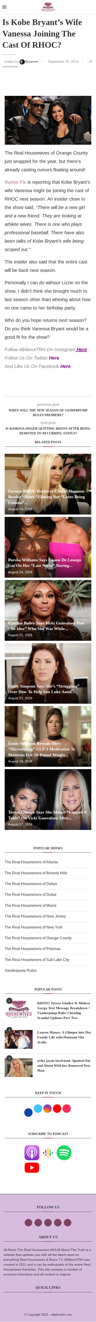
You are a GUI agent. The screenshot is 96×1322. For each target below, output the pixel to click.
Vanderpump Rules (21, 971)
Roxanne (32, 61)
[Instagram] (48, 1222)
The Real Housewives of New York (33, 927)
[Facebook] (28, 1222)
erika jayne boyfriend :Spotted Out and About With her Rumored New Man (63, 1065)
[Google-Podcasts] (48, 1148)
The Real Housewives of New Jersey (35, 916)
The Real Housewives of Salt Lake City (37, 960)
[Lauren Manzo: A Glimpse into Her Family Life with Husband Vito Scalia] (19, 1039)
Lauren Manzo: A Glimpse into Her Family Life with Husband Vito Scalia (64, 1037)
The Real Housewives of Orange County (38, 938)
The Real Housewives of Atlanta (31, 862)
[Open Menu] (4, 7)
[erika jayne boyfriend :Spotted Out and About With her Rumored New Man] (19, 1067)
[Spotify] (64, 1148)
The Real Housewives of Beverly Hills (36, 873)
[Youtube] (31, 1163)
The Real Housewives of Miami (30, 906)
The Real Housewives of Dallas (31, 884)
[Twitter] (38, 1222)
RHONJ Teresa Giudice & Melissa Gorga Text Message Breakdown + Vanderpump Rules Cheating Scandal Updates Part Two (63, 1010)
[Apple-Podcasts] (31, 1148)
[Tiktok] (58, 1222)
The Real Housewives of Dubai (30, 895)
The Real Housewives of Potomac (33, 949)
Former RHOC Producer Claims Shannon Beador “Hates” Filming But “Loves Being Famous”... (46, 497)
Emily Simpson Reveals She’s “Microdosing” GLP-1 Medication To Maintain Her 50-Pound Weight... (41, 749)
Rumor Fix (15, 182)
